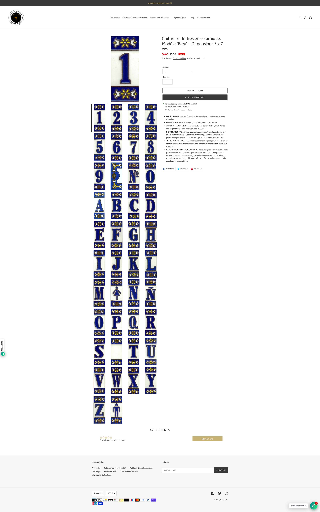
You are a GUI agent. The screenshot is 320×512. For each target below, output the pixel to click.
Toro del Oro (224, 500)
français (97, 493)
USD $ (110, 493)
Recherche (96, 468)
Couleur (165, 67)
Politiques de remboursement (141, 468)
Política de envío (110, 471)
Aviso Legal (96, 471)
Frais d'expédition (179, 58)
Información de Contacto (101, 475)
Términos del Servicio (129, 471)
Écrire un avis (207, 439)
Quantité (166, 77)
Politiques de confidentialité (115, 468)
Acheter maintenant (195, 97)
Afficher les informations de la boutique (178, 110)
